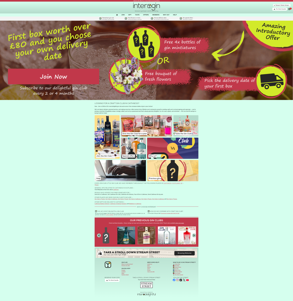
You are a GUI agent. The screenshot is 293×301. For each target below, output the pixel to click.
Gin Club (176, 268)
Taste (137, 15)
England (123, 270)
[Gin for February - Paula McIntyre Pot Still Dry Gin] (167, 235)
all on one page (179, 223)
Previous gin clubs (126, 265)
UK (181, 183)
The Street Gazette (280, 9)
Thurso (96, 185)
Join (123, 15)
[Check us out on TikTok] (181, 280)
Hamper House (177, 267)
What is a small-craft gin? (127, 264)
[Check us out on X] (184, 280)
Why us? (166, 15)
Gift (129, 15)
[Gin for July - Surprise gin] (106, 235)
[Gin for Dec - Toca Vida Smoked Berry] (187, 235)
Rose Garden (177, 273)
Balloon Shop (177, 270)
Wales (123, 273)
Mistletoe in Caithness (135, 203)
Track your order (151, 271)
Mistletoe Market (178, 271)
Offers (146, 15)
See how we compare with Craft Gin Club (170, 213)
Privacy (149, 270)
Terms (148, 268)
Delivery (149, 267)
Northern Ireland (125, 274)
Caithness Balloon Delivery (102, 203)
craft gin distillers (109, 214)
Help (175, 15)
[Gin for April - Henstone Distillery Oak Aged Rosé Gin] (146, 235)
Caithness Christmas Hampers (118, 203)
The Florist (176, 265)
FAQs (148, 265)
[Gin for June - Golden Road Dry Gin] (126, 235)
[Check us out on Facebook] (174, 280)
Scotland (176, 183)
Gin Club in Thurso (100, 199)
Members (155, 15)
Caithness (167, 183)
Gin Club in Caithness (111, 199)
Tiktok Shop (177, 264)
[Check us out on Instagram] (177, 280)
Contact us (149, 264)
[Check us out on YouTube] (187, 280)
